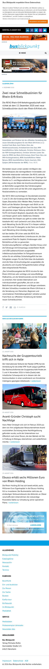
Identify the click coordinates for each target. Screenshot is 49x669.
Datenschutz (18, 661)
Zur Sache (6, 592)
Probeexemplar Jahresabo (12, 625)
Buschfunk (6, 581)
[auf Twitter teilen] (7, 307)
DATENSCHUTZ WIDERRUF (36, 529)
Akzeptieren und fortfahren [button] (38, 21)
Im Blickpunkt (8, 607)
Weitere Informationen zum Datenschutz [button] (16, 19)
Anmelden (35, 525)
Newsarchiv (7, 562)
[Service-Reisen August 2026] (24, 66)
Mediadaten (7, 621)
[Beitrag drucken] (15, 307)
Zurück (21, 307)
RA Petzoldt (7, 603)
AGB (26, 661)
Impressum (6, 661)
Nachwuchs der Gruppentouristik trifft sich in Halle (22, 357)
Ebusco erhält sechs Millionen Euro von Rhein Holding (23, 479)
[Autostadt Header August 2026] (24, 37)
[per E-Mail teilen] (11, 307)
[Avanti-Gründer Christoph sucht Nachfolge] (24, 397)
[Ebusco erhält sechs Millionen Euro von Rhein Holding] (24, 457)
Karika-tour (7, 599)
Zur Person (6, 588)
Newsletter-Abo (8, 629)
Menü (23, 53)
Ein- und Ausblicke (9, 584)
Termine (5, 570)
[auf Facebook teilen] (3, 307)
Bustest (5, 595)
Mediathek (6, 611)
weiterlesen (36, 381)
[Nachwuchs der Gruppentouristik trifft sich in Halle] (24, 336)
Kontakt (5, 566)
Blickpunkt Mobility (10, 555)
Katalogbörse (7, 559)
